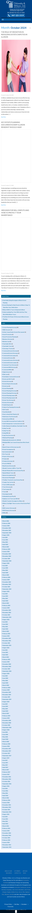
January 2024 (6, 579)
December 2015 (7, 805)
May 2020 (5, 680)
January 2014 (6, 842)
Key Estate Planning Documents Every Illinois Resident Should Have (13, 124)
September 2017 (7, 755)
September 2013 (7, 847)
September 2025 (7, 532)
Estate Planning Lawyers (9, 397)
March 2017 (6, 769)
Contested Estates (8, 358)
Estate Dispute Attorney (9, 383)
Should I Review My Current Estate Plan (13, 470)
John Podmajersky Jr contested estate (13, 423)
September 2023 (7, 589)
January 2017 (6, 774)
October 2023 (6, 586)
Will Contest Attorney (9, 508)
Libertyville (17, 887)
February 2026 (6, 523)
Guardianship (6, 412)
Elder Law (5, 374)
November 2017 (7, 751)
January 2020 (6, 690)
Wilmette (7, 894)
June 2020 (5, 678)
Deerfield (12, 894)
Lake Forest (27, 889)
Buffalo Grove (14, 892)
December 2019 (7, 692)
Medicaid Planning (7, 437)
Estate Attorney (7, 381)
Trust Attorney (7, 487)
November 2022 (7, 612)
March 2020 (6, 685)
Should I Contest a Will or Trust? (11, 468)
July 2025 (5, 537)
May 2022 (5, 626)
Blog (24, 873)
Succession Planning (8, 477)
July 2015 (5, 816)
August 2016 (6, 786)
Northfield (5, 882)
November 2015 (7, 807)
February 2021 (6, 659)
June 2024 (5, 568)
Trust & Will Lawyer (8, 484)
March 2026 (6, 521)
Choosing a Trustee (8, 348)
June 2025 (5, 539)
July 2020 (5, 675)
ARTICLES (25, 871)
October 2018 (6, 725)
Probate (5, 458)
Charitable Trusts (7, 346)
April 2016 (5, 795)
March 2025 (6, 546)
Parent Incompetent (8, 449)
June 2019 (5, 706)
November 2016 (7, 779)
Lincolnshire (26, 880)
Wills (4, 512)
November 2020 (7, 666)
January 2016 (6, 802)
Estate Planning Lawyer (9, 395)
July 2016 (5, 788)
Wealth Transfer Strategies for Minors (13, 501)
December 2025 (7, 528)
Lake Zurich (15, 889)
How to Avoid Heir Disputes (10, 414)
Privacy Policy (8, 904)
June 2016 (5, 790)
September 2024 (7, 561)
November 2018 (7, 722)
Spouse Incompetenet (8, 475)
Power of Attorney (8, 456)
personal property (7, 451)
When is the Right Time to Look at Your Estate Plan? (16, 503)
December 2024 (7, 553)
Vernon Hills (22, 892)
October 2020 (6, 668)
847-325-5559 (18, 15)
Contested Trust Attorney (10, 365)
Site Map (16, 904)
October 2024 (6, 558)
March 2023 (6, 603)
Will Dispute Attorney (8, 510)
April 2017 (5, 767)
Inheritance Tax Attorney (9, 416)
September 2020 (7, 671)
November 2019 (7, 694)
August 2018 (6, 729)
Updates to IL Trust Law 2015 (10, 498)
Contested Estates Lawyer (10, 362)
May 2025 (5, 542)
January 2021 (6, 661)
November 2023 (7, 584)
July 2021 (5, 650)
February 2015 (6, 828)
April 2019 (5, 711)
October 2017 (6, 753)
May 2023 (5, 598)
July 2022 (5, 622)
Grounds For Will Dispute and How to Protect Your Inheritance (15, 212)
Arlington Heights (6, 892)
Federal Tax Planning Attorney (11, 407)
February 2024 (6, 577)
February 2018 (6, 744)
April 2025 (5, 544)
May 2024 (5, 570)
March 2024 (6, 575)
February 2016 (6, 800)
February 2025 (6, 549)
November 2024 (7, 556)
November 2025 (7, 530)
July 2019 (5, 704)
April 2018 (5, 739)
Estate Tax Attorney (8, 400)
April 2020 (5, 683)
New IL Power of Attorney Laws (11, 447)
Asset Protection (7, 334)
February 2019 (6, 715)
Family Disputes (7, 405)
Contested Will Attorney (9, 367)
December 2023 (7, 582)
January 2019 (6, 718)
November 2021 (7, 640)
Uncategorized (7, 494)
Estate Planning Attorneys (10, 393)
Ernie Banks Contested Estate (10, 376)
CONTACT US (17, 873)
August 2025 (6, 535)
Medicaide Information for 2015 (11, 440)
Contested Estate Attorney (10, 351)
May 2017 (5, 765)
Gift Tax (5, 409)
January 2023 (6, 607)
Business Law (6, 341)
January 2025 (6, 551)
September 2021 (7, 645)
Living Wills (6, 433)
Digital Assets (6, 372)
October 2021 (6, 643)
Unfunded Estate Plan (8, 496)
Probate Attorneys (8, 461)
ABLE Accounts (7, 329)
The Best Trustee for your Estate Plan (12, 480)
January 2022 (6, 636)
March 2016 (6, 798)
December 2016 (7, 776)
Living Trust (6, 428)
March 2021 (6, 657)
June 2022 (5, 624)
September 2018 (7, 727)
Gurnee (28, 887)
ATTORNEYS (17, 871)
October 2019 (6, 697)
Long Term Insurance (8, 435)
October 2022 (6, 614)
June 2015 (5, 819)
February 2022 (6, 633)
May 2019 (5, 708)
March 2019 (6, 713)
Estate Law (6, 386)
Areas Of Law (8, 871)
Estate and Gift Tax (8, 379)
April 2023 (5, 600)
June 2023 (5, 596)
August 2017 (6, 758)
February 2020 (6, 687)
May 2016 (5, 793)
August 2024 (6, 563)
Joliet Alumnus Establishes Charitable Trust (14, 426)
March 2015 (6, 826)
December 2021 (7, 638)
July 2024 (5, 565)
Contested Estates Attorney (10, 360)
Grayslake (9, 889)
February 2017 (6, 772)
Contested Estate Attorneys (10, 353)
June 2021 (5, 652)
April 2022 (5, 629)
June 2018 (5, 734)
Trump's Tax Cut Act (8, 482)
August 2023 (6, 591)
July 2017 (5, 760)
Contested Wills (7, 369)
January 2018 (6, 746)
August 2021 (6, 647)
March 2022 (6, 631)
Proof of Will (6, 463)
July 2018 (5, 732)
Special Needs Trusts (8, 473)
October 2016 (6, 781)
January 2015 (6, 830)
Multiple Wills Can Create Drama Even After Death (16, 442)
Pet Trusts (5, 454)
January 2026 (6, 525)
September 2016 (7, 783)
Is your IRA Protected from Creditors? (13, 421)
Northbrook (23, 887)
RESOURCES (9, 873)
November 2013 (7, 844)
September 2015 (7, 812)
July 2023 (5, 593)
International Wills (8, 419)
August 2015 (6, 814)
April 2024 (5, 572)
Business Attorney (7, 339)
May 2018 (5, 737)
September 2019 (7, 699)
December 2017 (7, 748)
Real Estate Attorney (8, 466)
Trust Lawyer (6, 489)
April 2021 (5, 654)
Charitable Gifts (7, 344)
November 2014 (7, 835)
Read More (3, 117)
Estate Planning (7, 388)
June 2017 (5, 762)
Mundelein (21, 889)
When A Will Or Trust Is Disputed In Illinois (14, 309)
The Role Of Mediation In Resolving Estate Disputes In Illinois (14, 34)
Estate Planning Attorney (9, 327)
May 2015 (5, 821)
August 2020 (6, 673)
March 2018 (6, 741)
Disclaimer (24, 904)
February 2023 (6, 605)
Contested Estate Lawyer (9, 355)
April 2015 (5, 823)
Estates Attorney (7, 402)
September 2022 (7, 617)
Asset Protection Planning (10, 336)
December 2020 (7, 664)
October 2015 (6, 809)
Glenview (3, 889)
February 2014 (6, 840)
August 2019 (6, 701)
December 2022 (7, 610)
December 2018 (7, 720)
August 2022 (6, 619)
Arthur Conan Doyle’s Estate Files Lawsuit (14, 332)
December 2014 (7, 833)
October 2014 (6, 837)
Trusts (4, 491)
